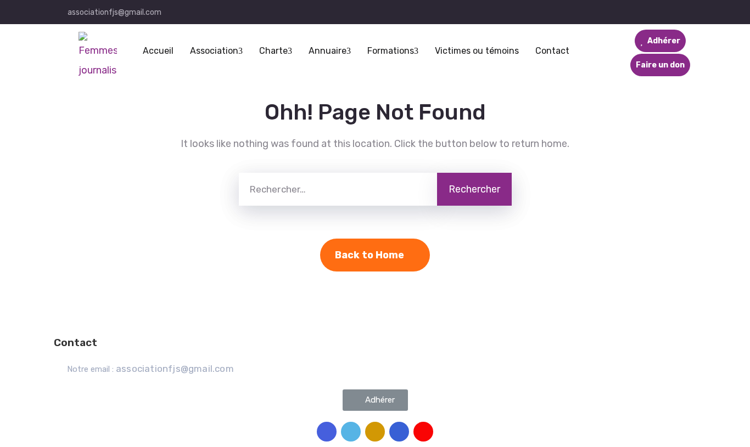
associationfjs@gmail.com (114, 12)
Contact (552, 51)
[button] (375, 400)
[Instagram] (375, 432)
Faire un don (660, 65)
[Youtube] (423, 432)
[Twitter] (351, 432)
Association (214, 51)
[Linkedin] (399, 432)
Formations (390, 51)
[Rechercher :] (338, 189)
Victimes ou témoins (477, 51)
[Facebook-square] (327, 432)
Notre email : (150, 369)
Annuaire (327, 51)
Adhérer (663, 41)
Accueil (158, 51)
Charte (273, 51)
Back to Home (369, 255)
